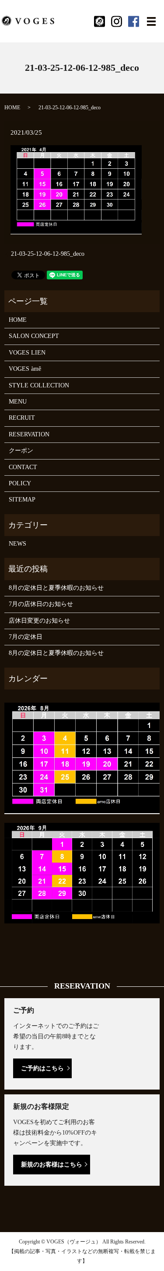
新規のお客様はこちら (51, 1164)
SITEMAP (22, 499)
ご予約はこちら (42, 1068)
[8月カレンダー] (82, 758)
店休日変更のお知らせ (39, 620)
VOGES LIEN (27, 352)
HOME (12, 107)
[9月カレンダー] (82, 872)
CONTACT (23, 467)
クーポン (21, 450)
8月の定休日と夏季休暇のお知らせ (56, 588)
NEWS (17, 543)
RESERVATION (29, 434)
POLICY (20, 483)
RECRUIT (22, 417)
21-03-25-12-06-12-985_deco (47, 254)
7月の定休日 (25, 637)
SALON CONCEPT (34, 336)
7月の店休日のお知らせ (41, 604)
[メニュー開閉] (151, 21)
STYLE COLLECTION (39, 385)
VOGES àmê (25, 369)
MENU (18, 401)
